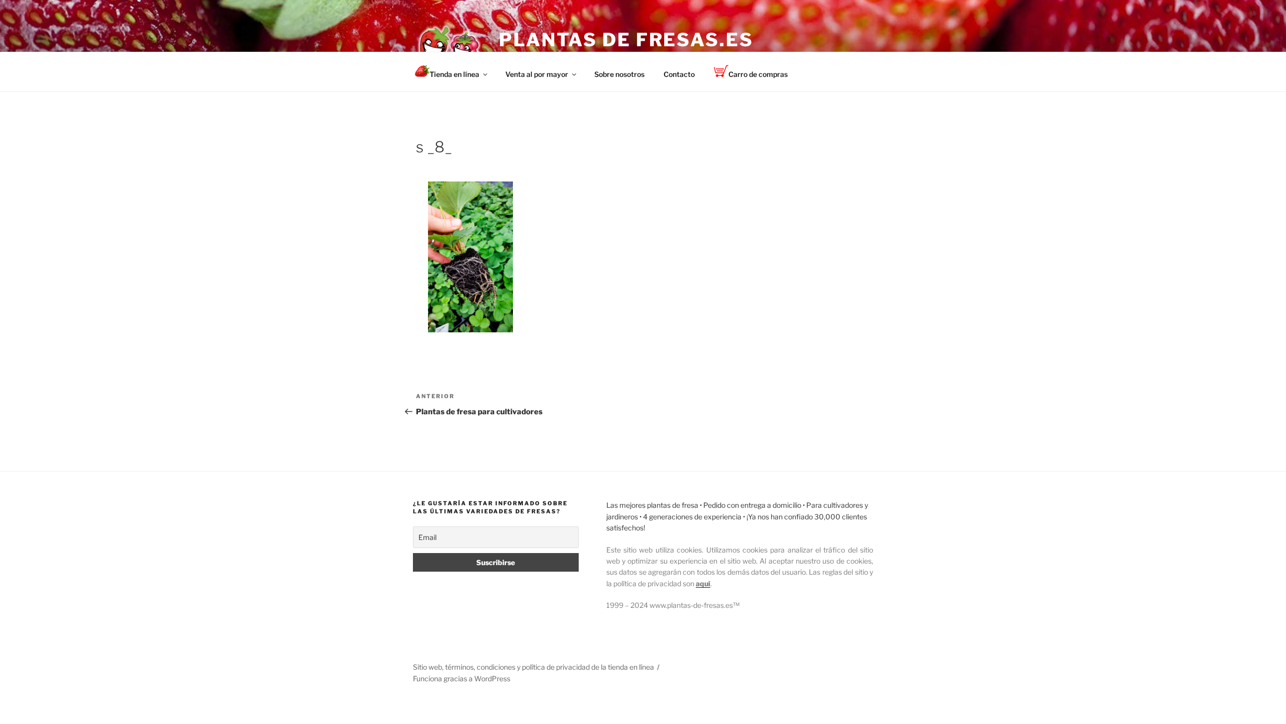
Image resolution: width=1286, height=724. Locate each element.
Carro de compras (758, 74)
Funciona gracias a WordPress (461, 678)
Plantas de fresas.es (626, 40)
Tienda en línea (454, 74)
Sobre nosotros (619, 74)
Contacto (679, 74)
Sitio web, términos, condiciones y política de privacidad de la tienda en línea (533, 667)
